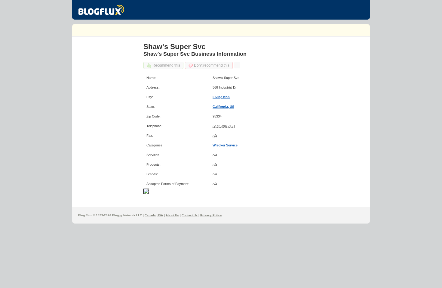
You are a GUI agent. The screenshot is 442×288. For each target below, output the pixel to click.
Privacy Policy (211, 215)
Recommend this (166, 65)
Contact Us (190, 215)
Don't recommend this (211, 65)
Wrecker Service (225, 145)
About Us (172, 215)
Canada (150, 215)
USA (160, 215)
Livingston (221, 97)
